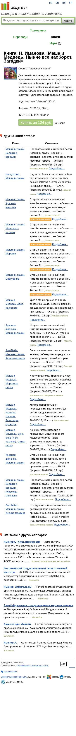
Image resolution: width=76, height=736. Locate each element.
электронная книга (40, 219)
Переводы (20, 37)
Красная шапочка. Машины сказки (15, 329)
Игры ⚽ (55, 43)
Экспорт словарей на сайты (14, 677)
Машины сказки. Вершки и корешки (15, 152)
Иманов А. (10, 642)
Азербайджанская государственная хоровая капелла (38, 605)
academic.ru (14, 6)
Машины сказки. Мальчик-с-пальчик (15, 228)
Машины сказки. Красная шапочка (15, 203)
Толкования (38, 30)
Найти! (68, 20)
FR (70, 2)
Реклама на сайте (40, 666)
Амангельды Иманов (17, 623)
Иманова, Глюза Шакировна (22, 541)
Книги (55, 37)
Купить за (35, 122)
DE (57, 2)
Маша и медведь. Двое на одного (14, 303)
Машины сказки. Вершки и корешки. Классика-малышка (15, 487)
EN (50, 2)
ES (64, 2)
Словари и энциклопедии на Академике (31, 14)
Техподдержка (23, 666)
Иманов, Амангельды (18, 586)
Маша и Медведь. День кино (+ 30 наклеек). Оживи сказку (15, 437)
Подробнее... (57, 168)
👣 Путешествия (9, 671)
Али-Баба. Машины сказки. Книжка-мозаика (15, 354)
